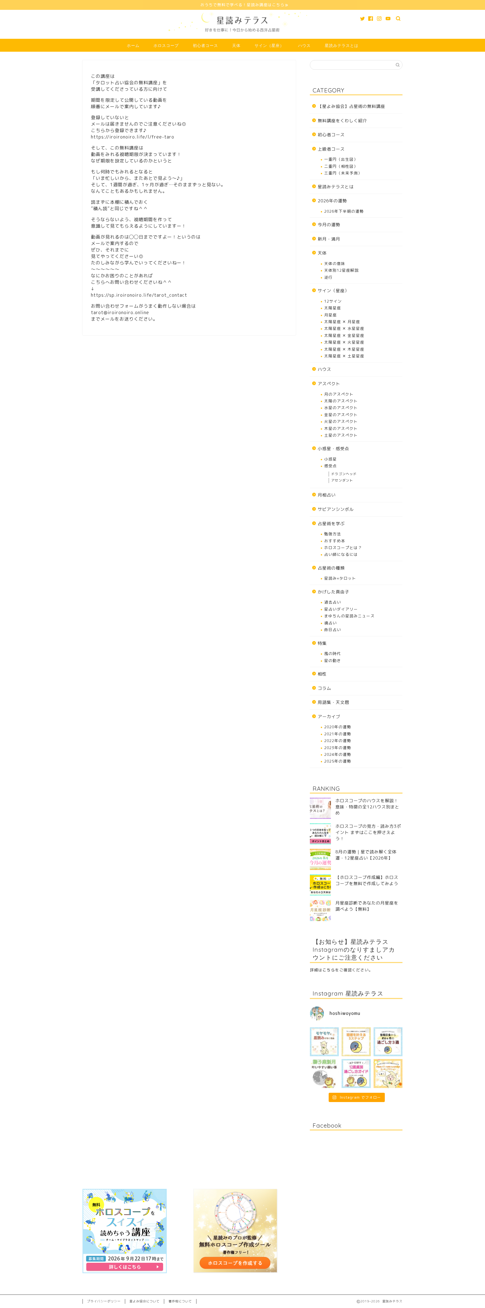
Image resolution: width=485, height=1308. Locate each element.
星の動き (332, 660)
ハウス (304, 45)
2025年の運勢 (337, 761)
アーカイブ (329, 717)
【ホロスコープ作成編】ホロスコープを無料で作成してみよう (366, 880)
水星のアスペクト (341, 407)
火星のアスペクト (341, 421)
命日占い (332, 629)
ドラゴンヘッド (344, 473)
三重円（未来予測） (343, 173)
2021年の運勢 (337, 733)
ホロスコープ (166, 45)
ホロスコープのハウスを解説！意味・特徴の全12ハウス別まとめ (367, 807)
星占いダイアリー (341, 609)
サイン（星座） (269, 45)
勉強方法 (332, 533)
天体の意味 (334, 263)
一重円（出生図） (341, 159)
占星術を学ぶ (331, 524)
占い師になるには (341, 554)
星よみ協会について (144, 1301)
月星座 (330, 315)
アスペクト (329, 384)
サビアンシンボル (336, 509)
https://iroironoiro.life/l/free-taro (132, 137)
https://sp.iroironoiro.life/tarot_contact (139, 295)
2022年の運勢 (337, 740)
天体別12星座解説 (341, 270)
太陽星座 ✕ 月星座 (342, 321)
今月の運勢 (329, 225)
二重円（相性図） (341, 166)
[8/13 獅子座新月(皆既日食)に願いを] (324, 1073)
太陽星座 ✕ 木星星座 (344, 349)
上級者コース (331, 149)
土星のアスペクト (341, 435)
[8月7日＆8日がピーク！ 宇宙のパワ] (388, 1073)
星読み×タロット (340, 578)
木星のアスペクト (341, 428)
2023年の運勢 (337, 747)
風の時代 (332, 653)
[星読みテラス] (242, 36)
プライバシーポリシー (104, 1301)
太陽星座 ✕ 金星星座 (344, 335)
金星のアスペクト (341, 414)
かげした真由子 (333, 592)
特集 (322, 643)
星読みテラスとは (341, 45)
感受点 (330, 465)
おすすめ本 (334, 540)
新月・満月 (329, 239)
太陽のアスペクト (341, 400)
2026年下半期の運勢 (344, 211)
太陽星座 (332, 307)
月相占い (327, 495)
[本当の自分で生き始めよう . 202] (356, 1073)
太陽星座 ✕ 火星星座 (344, 342)
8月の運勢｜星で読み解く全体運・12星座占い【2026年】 (366, 855)
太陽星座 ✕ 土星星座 (344, 356)
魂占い (330, 622)
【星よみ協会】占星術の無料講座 (351, 106)
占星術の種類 (331, 568)
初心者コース (205, 45)
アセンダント (342, 480)
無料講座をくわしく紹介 (342, 121)
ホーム (133, 45)
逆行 (328, 277)
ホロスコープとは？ (343, 547)
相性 (322, 674)
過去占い (332, 602)
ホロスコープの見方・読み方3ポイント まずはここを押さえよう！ (368, 832)
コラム (324, 688)
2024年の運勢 (337, 754)
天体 (236, 45)
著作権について (180, 1301)
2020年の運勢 (337, 726)
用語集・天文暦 (333, 702)
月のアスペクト (339, 394)
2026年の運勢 (332, 201)
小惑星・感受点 (333, 449)
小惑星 (330, 459)
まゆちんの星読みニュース (349, 615)
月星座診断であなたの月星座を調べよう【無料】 (366, 906)
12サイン (333, 301)
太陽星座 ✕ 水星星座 (344, 328)
